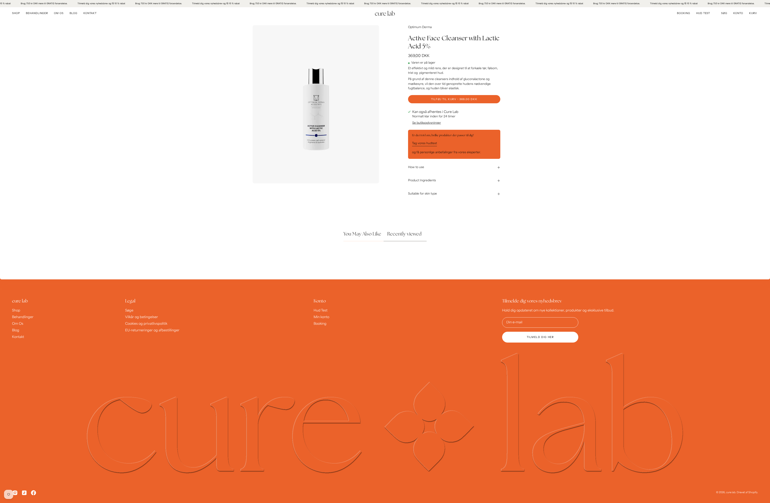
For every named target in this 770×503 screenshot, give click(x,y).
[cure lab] (385, 13)
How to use (416, 167)
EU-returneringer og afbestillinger (152, 330)
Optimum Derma (420, 27)
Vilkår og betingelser (141, 317)
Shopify (752, 492)
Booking (320, 324)
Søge (129, 310)
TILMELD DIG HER (540, 337)
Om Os (17, 324)
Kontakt (18, 337)
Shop (16, 310)
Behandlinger (22, 317)
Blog (15, 330)
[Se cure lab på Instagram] (15, 493)
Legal (130, 301)
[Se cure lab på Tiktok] (24, 493)
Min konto (321, 317)
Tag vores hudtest (424, 143)
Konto (320, 301)
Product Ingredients (422, 180)
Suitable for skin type (422, 193)
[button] (724, 13)
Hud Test (320, 310)
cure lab (20, 301)
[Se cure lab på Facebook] (33, 493)
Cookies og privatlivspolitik (146, 324)
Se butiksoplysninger (426, 123)
